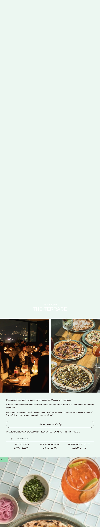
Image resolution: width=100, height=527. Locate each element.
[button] (4, 459)
